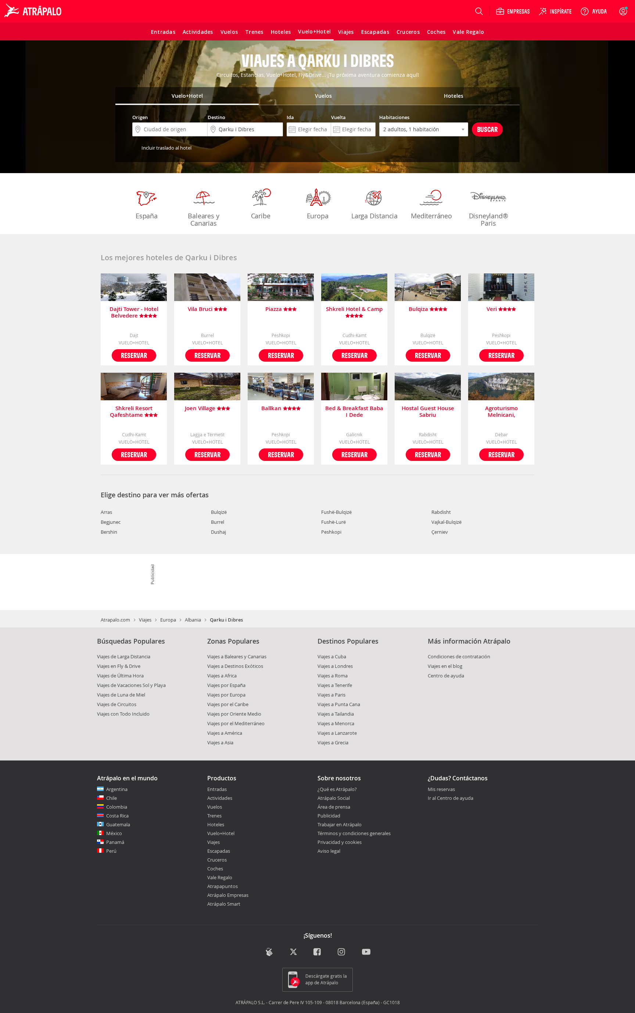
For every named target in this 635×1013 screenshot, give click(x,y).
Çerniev (439, 532)
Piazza (274, 309)
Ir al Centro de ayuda (450, 798)
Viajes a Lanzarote (337, 733)
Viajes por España (226, 685)
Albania (193, 619)
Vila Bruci (201, 309)
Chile (111, 798)
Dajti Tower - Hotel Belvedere (134, 312)
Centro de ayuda (446, 675)
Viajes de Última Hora (120, 675)
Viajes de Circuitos (116, 704)
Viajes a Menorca (336, 723)
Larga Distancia (374, 215)
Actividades (219, 798)
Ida (290, 117)
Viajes (145, 619)
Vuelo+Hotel (220, 833)
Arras (106, 512)
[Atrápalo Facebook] (317, 952)
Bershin (109, 532)
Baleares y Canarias (203, 219)
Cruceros (217, 859)
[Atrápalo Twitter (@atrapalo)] (293, 952)
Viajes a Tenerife (335, 685)
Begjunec (111, 522)
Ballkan (272, 408)
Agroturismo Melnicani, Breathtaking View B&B (501, 411)
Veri (492, 309)
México (114, 833)
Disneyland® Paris (488, 219)
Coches (215, 868)
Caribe (260, 215)
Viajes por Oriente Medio (234, 713)
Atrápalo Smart (223, 904)
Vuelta (338, 117)
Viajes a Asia (220, 742)
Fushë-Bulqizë (336, 512)
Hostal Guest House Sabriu (428, 411)
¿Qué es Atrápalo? (337, 789)
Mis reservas (441, 789)
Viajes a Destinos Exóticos (235, 666)
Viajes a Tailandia (336, 713)
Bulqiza (419, 309)
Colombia (116, 806)
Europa (318, 215)
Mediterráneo (431, 215)
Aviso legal (329, 851)
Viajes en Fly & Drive (118, 666)
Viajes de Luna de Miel (121, 694)
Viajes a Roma (333, 675)
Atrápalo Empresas (227, 895)
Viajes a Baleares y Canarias (236, 656)
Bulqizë (219, 512)
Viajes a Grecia (333, 742)
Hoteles (215, 824)
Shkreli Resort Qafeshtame (131, 411)
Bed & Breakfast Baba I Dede (354, 411)
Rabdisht (441, 512)
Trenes (214, 815)
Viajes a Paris (331, 694)
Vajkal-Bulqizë (446, 522)
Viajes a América (224, 733)
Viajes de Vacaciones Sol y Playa (131, 685)
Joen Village (201, 408)
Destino (216, 117)
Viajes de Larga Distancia (123, 656)
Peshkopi (331, 532)
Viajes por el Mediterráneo (236, 723)
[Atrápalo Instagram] (342, 952)
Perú (111, 851)
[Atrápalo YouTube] (366, 952)
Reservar (134, 355)
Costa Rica (117, 815)
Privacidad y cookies (340, 842)
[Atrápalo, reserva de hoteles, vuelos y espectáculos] (34, 11)
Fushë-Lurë (333, 522)
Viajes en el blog (445, 666)
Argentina (117, 789)
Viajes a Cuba (332, 656)
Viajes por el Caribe (227, 704)
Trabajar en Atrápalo (340, 824)
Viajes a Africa (222, 675)
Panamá (115, 842)
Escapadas (218, 851)
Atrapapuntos (222, 886)
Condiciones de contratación (459, 656)
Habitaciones (394, 117)
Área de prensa (334, 806)
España (147, 215)
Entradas (217, 789)
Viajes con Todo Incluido (123, 713)
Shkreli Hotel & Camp (354, 309)
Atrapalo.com (115, 619)
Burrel (217, 522)
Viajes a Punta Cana (339, 704)
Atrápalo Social (334, 798)
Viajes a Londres (335, 666)
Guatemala (118, 824)
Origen (140, 117)
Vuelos (214, 806)
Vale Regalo (219, 877)
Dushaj (218, 532)
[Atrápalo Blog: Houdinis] (269, 952)
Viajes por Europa (226, 694)
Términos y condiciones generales (354, 833)
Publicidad (329, 815)
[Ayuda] (593, 11)
